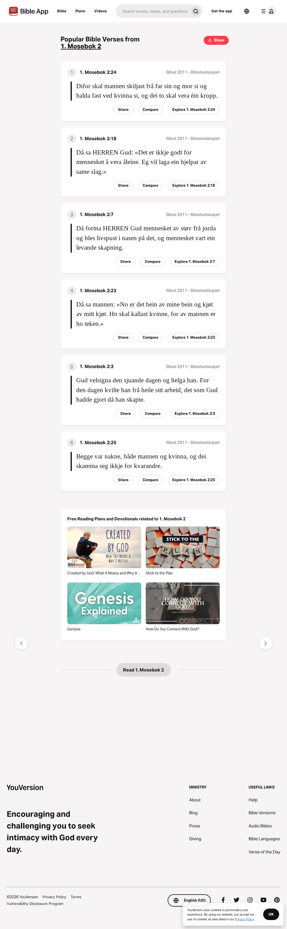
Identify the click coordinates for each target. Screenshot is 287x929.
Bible (61, 11)
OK (271, 914)
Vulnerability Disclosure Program (35, 903)
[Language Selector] (246, 11)
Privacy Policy (54, 897)
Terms (76, 897)
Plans (80, 11)
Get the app (221, 11)
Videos (100, 11)
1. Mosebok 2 (81, 46)
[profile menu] (267, 11)
